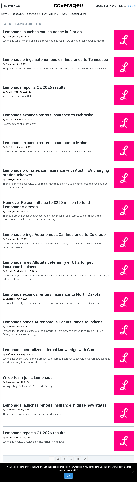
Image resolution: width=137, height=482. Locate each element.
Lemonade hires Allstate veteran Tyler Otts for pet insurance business (48, 264)
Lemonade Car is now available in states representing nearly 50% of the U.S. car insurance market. (53, 40)
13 (77, 458)
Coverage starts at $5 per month (19, 124)
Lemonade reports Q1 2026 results (34, 433)
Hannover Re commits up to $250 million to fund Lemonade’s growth (46, 204)
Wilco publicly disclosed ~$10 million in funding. (28, 386)
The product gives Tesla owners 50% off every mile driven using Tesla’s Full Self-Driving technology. (54, 68)
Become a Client (37, 14)
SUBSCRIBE (102, 6)
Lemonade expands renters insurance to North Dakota (51, 294)
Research (18, 14)
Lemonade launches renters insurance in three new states (55, 405)
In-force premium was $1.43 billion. (21, 96)
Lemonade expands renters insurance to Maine (45, 142)
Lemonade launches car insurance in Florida (42, 32)
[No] (132, 472)
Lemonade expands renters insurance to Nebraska (48, 115)
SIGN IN (132, 6)
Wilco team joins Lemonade (28, 377)
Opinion (53, 14)
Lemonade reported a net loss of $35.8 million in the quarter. (34, 441)
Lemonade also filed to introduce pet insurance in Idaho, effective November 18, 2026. (47, 151)
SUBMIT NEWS (12, 6)
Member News (78, 14)
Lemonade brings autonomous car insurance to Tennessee (55, 59)
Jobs (64, 14)
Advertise (116, 6)
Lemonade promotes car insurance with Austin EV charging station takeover (56, 172)
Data (4, 14)
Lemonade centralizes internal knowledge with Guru (49, 349)
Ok (68, 475)
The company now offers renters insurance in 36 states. (32, 414)
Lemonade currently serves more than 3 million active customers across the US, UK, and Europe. (53, 303)
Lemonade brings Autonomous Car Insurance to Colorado (54, 234)
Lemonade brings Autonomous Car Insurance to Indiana (53, 322)
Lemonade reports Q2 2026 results (34, 87)
